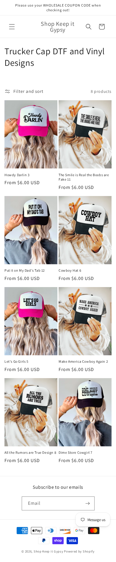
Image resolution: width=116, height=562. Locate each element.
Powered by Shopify (79, 551)
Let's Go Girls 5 (16, 361)
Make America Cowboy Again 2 (83, 361)
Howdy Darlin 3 (16, 175)
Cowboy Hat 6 (70, 270)
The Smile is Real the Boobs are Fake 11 (84, 177)
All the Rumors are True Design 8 (30, 452)
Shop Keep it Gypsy (49, 551)
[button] (11, 26)
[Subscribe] (87, 503)
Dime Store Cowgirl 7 (76, 452)
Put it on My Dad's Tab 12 (24, 270)
